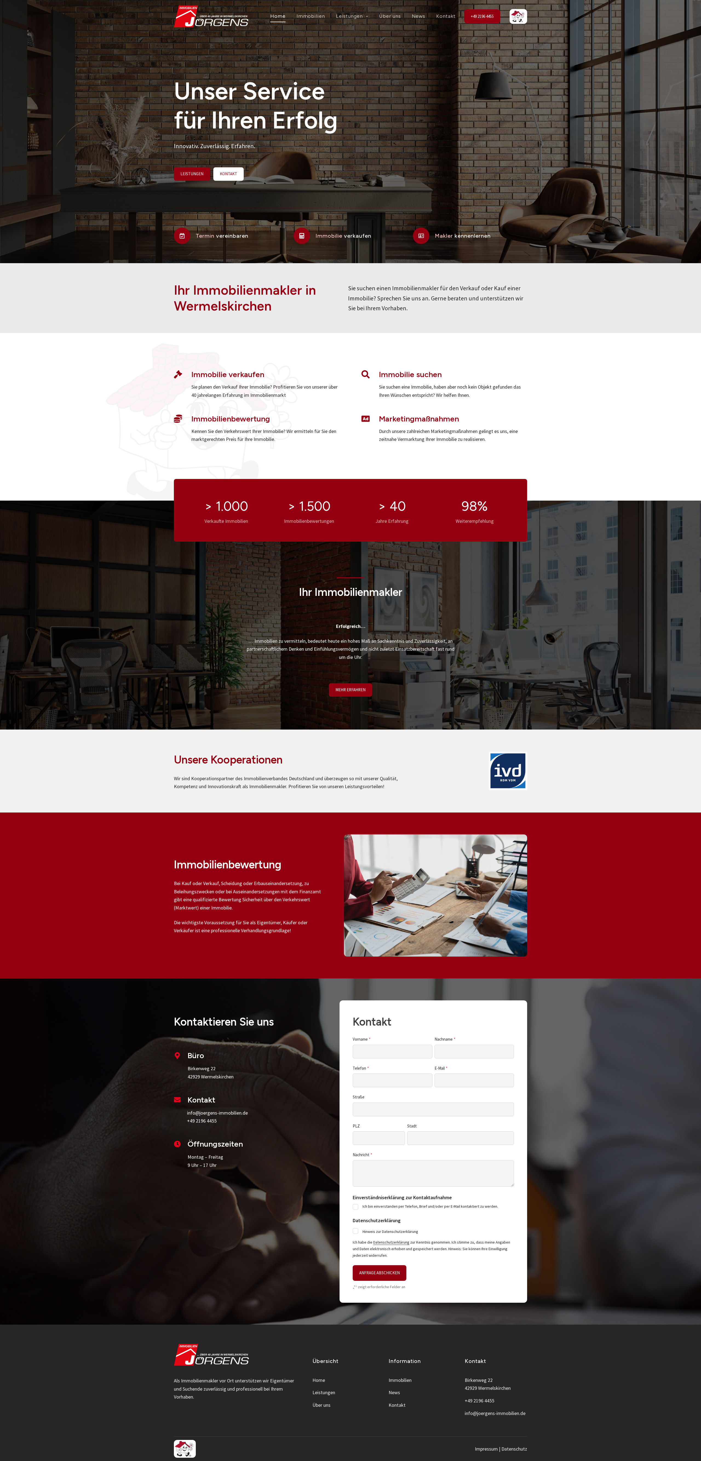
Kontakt (445, 16)
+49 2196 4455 (482, 16)
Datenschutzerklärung (391, 1242)
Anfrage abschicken (379, 1272)
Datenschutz (514, 1449)
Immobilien (311, 16)
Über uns (390, 16)
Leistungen (349, 16)
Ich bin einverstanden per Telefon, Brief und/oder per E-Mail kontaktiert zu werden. (430, 1206)
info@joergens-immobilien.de (495, 1413)
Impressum (486, 1449)
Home (278, 16)
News (419, 16)
